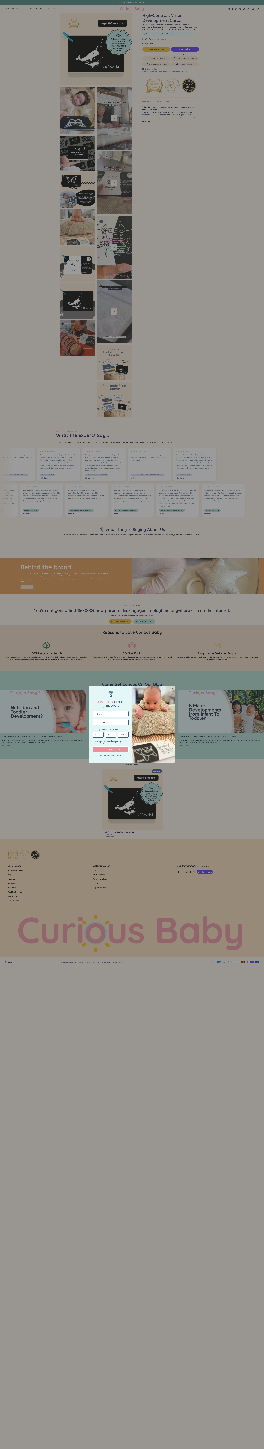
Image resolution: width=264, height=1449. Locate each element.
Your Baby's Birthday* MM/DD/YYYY (106, 730)
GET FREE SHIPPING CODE (111, 749)
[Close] (172, 688)
